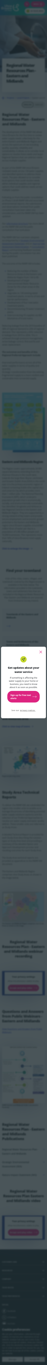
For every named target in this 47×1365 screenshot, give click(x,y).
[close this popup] (41, 652)
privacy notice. (28, 710)
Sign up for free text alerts (20, 697)
